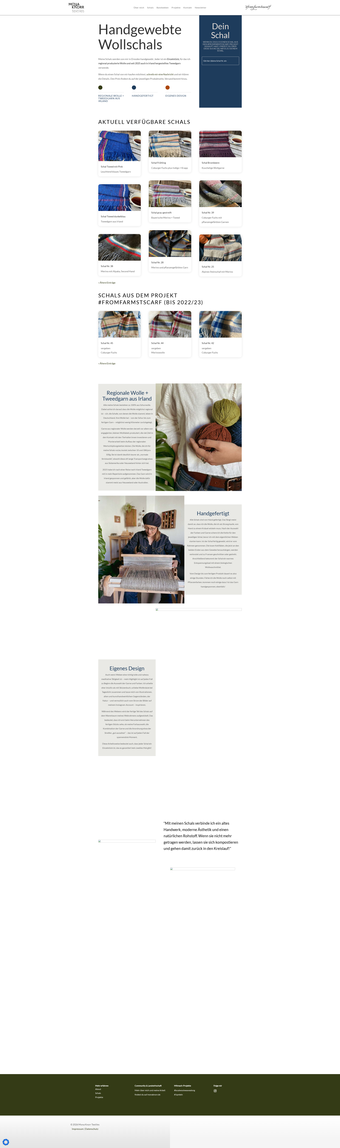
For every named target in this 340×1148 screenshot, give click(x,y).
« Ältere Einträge (106, 282)
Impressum (78, 1128)
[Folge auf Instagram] (215, 1091)
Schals (150, 8)
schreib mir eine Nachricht (160, 74)
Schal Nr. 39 (208, 212)
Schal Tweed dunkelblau (113, 216)
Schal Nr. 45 (107, 343)
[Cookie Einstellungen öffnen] (6, 1144)
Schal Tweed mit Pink (112, 166)
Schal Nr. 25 (208, 266)
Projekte (176, 8)
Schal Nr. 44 (157, 343)
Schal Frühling (158, 162)
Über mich (139, 8)
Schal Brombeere (210, 162)
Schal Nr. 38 (107, 266)
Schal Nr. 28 (157, 262)
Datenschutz (91, 1128)
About (98, 1089)
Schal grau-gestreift (161, 212)
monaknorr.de (154, 1094)
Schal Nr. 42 (208, 343)
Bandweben (163, 8)
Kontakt (187, 8)
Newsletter (200, 8)
